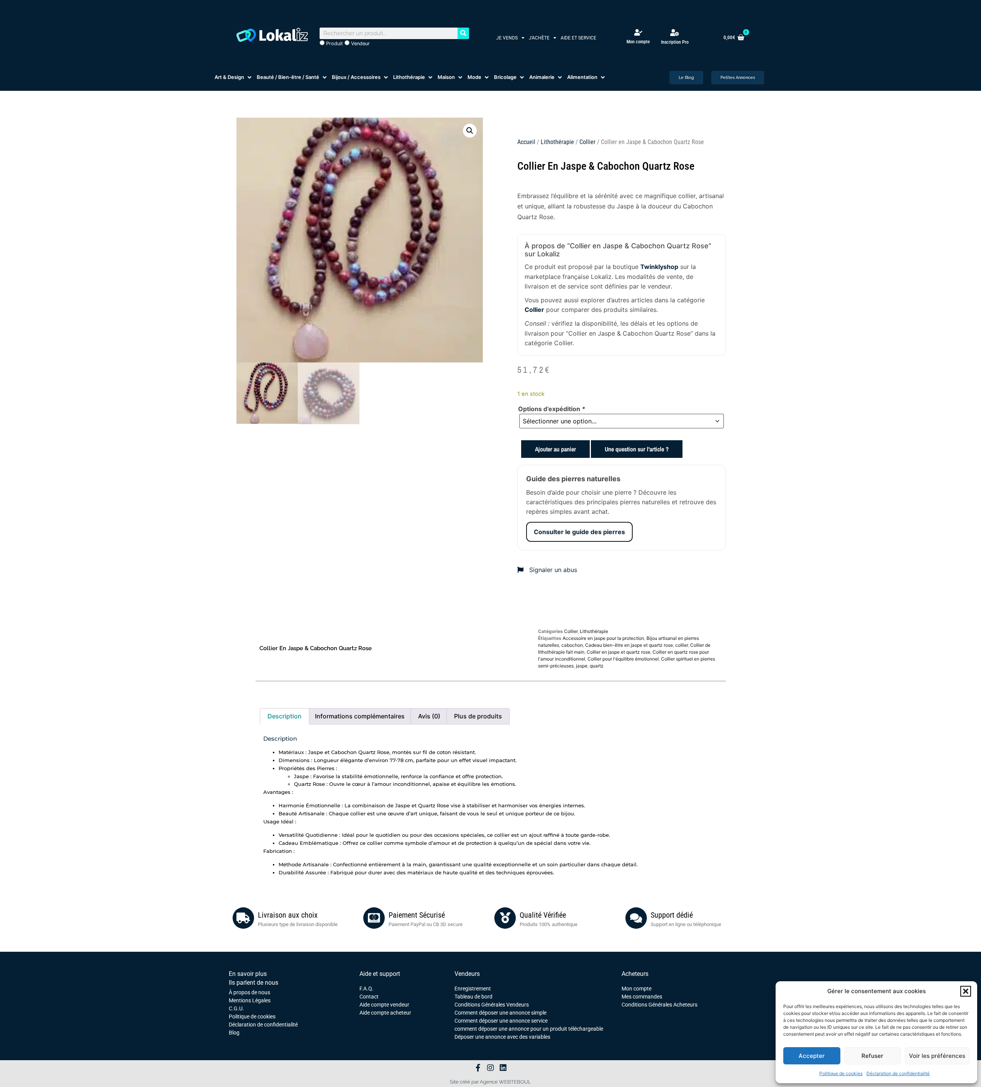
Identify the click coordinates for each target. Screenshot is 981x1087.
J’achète (539, 38)
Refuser (872, 1055)
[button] (966, 991)
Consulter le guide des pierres (579, 532)
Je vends (507, 38)
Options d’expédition (551, 409)
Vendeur (359, 43)
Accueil (526, 142)
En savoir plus (248, 973)
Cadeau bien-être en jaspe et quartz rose (629, 645)
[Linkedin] (503, 1068)
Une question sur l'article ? (637, 449)
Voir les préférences (937, 1055)
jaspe (581, 666)
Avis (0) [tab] (429, 716)
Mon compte (638, 41)
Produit (334, 43)
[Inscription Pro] (674, 32)
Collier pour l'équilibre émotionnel (623, 659)
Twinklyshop (659, 267)
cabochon (572, 645)
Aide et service (578, 38)
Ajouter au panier (555, 449)
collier (681, 645)
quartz (597, 666)
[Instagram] (490, 1068)
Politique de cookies (841, 1073)
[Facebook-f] (478, 1068)
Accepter (812, 1055)
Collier (587, 142)
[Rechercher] (463, 33)
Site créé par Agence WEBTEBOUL (490, 1082)
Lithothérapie (557, 142)
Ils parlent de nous (253, 982)
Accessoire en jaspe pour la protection (603, 638)
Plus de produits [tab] (478, 716)
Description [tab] (284, 716)
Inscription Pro (675, 42)
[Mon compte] (638, 32)
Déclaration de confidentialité (898, 1073)
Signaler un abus (552, 570)
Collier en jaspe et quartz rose (618, 652)
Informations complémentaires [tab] (360, 716)
